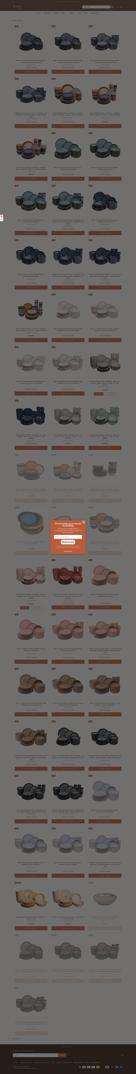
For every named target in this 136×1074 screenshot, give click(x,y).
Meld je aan (68, 542)
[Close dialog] (83, 522)
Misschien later (68, 551)
